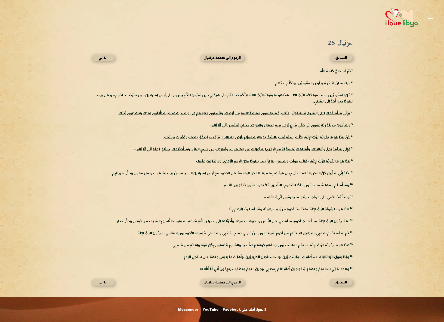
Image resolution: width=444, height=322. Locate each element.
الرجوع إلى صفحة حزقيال (222, 58)
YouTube (211, 309)
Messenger (188, 309)
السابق (341, 58)
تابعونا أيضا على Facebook (244, 309)
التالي (103, 58)
